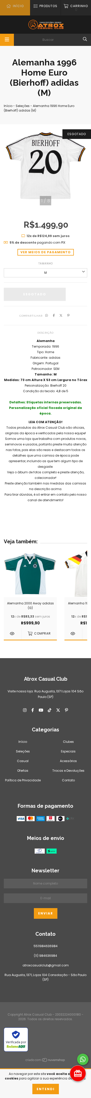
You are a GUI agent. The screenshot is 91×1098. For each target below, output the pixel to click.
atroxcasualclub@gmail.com (45, 965)
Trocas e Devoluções (68, 770)
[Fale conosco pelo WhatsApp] (82, 1059)
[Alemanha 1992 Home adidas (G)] (73, 633)
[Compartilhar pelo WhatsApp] (46, 315)
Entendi (46, 1089)
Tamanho (45, 263)
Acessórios (68, 761)
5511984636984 (46, 946)
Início (8, 106)
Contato (68, 780)
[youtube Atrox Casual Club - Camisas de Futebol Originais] (41, 710)
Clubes (68, 742)
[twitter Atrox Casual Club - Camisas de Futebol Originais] (58, 710)
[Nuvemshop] (45, 1061)
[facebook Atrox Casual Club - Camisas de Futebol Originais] (32, 710)
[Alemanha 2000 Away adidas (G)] (12, 633)
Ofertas (22, 770)
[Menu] (7, 40)
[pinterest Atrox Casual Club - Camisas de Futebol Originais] (66, 710)
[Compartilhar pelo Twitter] (60, 315)
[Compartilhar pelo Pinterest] (68, 315)
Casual (23, 761)
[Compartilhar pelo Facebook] (54, 315)
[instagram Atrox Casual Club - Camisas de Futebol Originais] (25, 710)
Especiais (68, 751)
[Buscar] (85, 39)
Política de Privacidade (23, 780)
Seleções (23, 106)
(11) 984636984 (45, 955)
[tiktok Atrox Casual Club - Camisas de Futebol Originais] (49, 710)
